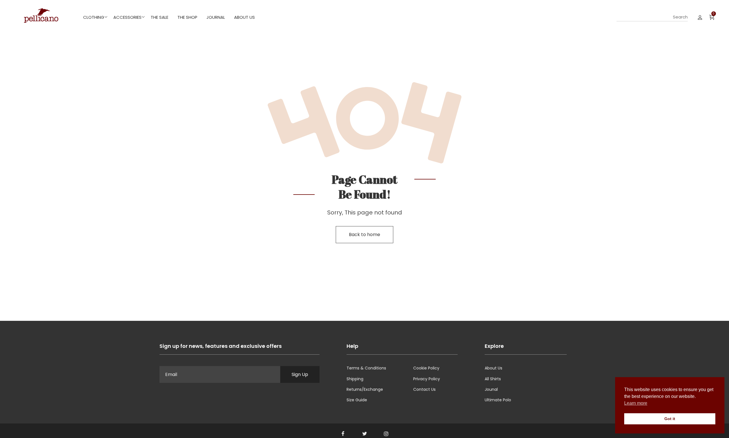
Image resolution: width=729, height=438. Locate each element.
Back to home (364, 234)
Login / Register (700, 17)
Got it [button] (669, 418)
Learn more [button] (635, 403)
